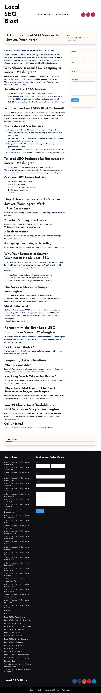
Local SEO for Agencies (13, 623)
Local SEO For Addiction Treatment (17, 620)
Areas (58, 14)
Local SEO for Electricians (14, 645)
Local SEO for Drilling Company (16, 639)
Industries (48, 14)
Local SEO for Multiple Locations (16, 655)
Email (73, 62)
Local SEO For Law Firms (13, 648)
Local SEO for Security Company (16, 658)
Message (74, 80)
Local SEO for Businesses (14, 630)
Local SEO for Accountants (14, 617)
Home (39, 14)
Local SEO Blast (12, 15)
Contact (66, 14)
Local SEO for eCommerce (14, 642)
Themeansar (66, 690)
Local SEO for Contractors (14, 636)
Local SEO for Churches (13, 633)
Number (74, 71)
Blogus (56, 690)
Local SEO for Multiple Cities (15, 652)
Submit (75, 100)
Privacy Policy (9, 661)
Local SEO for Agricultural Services (17, 626)
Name (73, 52)
